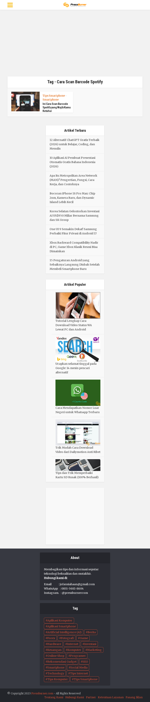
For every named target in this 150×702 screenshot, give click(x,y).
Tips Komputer (57, 679)
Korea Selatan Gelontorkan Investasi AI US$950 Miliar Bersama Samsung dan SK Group (74, 216)
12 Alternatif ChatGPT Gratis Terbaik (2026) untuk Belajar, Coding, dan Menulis (74, 144)
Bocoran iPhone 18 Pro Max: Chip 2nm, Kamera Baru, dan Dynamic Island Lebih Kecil (72, 198)
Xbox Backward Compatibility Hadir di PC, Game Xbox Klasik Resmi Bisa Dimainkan (74, 247)
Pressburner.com (42, 693)
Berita (92, 632)
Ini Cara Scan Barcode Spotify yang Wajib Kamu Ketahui (57, 107)
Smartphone (51, 99)
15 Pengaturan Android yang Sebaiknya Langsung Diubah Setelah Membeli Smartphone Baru (75, 264)
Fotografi (67, 638)
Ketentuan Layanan (111, 697)
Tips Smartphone (54, 95)
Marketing (94, 650)
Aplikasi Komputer (59, 620)
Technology (55, 673)
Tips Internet (79, 673)
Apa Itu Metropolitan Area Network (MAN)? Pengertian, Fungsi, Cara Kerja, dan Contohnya (73, 180)
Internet (72, 644)
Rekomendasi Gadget (62, 661)
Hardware (54, 644)
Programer (78, 656)
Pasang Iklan (134, 697)
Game (84, 638)
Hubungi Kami (74, 697)
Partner (91, 697)
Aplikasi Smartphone (61, 626)
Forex (51, 638)
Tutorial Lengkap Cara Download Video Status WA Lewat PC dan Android (73, 325)
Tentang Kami (53, 697)
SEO (85, 661)
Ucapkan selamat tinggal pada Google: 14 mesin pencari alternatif (75, 368)
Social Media (79, 667)
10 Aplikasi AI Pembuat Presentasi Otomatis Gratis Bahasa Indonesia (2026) (72, 162)
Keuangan (54, 650)
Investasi (90, 644)
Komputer (74, 650)
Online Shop (55, 656)
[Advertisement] (75, 43)
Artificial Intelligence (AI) (64, 632)
